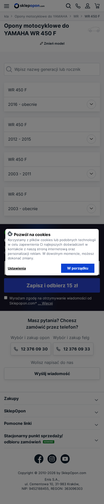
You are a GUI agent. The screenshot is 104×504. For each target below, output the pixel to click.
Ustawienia (17, 268)
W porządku (77, 268)
